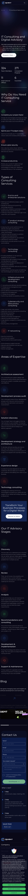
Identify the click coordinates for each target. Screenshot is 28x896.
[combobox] (4, 757)
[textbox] (13, 764)
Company (5, 845)
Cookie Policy (12, 776)
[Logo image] (6, 3)
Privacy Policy (17, 774)
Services (3, 10)
